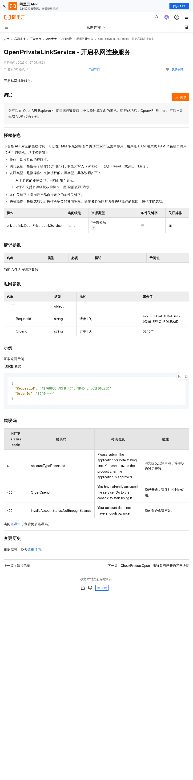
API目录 (66, 39)
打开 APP (179, 6)
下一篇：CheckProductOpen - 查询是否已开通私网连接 (148, 565)
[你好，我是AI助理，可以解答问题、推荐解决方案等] (167, 17)
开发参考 (35, 39)
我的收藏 (177, 69)
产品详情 (94, 69)
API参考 (51, 39)
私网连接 (19, 39)
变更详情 (34, 549)
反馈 (104, 588)
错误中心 (17, 523)
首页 (6, 39)
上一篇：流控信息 (17, 565)
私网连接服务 (84, 39)
